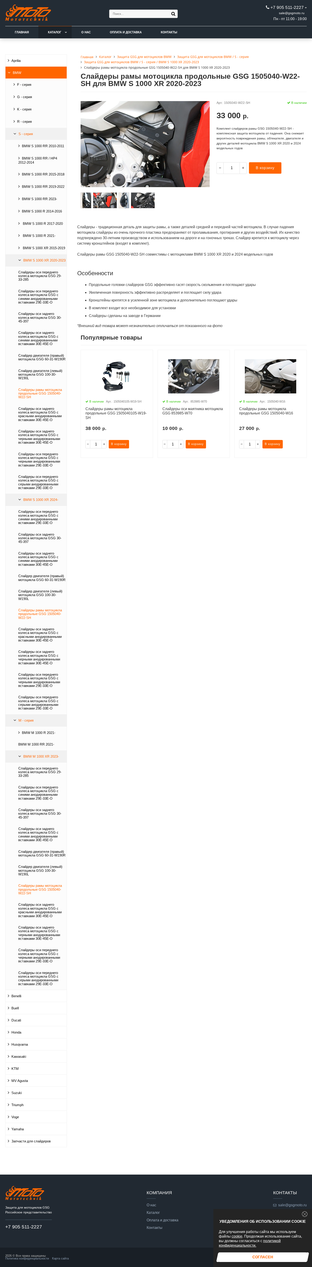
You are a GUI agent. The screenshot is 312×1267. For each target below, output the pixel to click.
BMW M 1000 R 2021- (38, 733)
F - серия (24, 84)
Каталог (54, 32)
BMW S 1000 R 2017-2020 (42, 223)
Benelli (16, 996)
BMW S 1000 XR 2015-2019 (43, 248)
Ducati (16, 1020)
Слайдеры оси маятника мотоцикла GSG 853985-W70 (192, 411)
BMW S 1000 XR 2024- (40, 500)
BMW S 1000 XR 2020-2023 (44, 260)
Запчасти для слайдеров (31, 1141)
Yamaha (17, 1129)
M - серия (26, 720)
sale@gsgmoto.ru (291, 13)
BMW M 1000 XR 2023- (41, 756)
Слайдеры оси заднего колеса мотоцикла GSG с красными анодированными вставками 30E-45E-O (40, 414)
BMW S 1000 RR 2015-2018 (43, 174)
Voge (15, 1117)
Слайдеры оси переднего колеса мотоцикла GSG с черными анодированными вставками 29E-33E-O (39, 459)
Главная (22, 32)
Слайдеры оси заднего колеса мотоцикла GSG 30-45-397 (39, 317)
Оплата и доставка (126, 32)
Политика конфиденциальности (27, 1258)
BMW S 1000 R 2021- (39, 236)
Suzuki (16, 1093)
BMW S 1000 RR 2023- (39, 199)
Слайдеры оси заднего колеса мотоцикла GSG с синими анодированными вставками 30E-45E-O (38, 338)
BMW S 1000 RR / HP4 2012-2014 (37, 160)
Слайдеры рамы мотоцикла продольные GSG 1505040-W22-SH (40, 393)
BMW (17, 73)
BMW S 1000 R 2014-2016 (42, 211)
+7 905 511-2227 (287, 7)
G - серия (24, 97)
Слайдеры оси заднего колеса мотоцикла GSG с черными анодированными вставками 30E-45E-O (39, 436)
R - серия (24, 121)
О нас (86, 32)
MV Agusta (19, 1081)
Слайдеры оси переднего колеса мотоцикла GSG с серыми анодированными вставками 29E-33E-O (38, 482)
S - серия (26, 134)
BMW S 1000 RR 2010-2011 (43, 146)
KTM (15, 1069)
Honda (16, 1032)
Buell (15, 1008)
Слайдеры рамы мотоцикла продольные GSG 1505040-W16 (266, 411)
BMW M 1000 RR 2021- (36, 744)
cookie (237, 1236)
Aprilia (16, 61)
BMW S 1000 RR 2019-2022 (43, 186)
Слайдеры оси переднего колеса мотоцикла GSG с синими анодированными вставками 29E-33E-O (38, 296)
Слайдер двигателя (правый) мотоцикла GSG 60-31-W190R (42, 357)
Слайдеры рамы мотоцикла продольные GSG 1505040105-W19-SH (116, 413)
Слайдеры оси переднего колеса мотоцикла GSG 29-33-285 (39, 276)
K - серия (24, 109)
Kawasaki (18, 1056)
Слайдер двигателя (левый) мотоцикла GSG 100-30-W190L (40, 374)
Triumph (17, 1105)
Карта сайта (60, 1258)
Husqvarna (19, 1044)
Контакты (169, 32)
